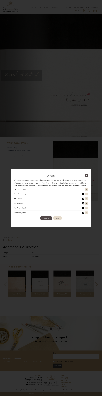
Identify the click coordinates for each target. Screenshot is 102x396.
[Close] (87, 175)
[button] (51, 189)
